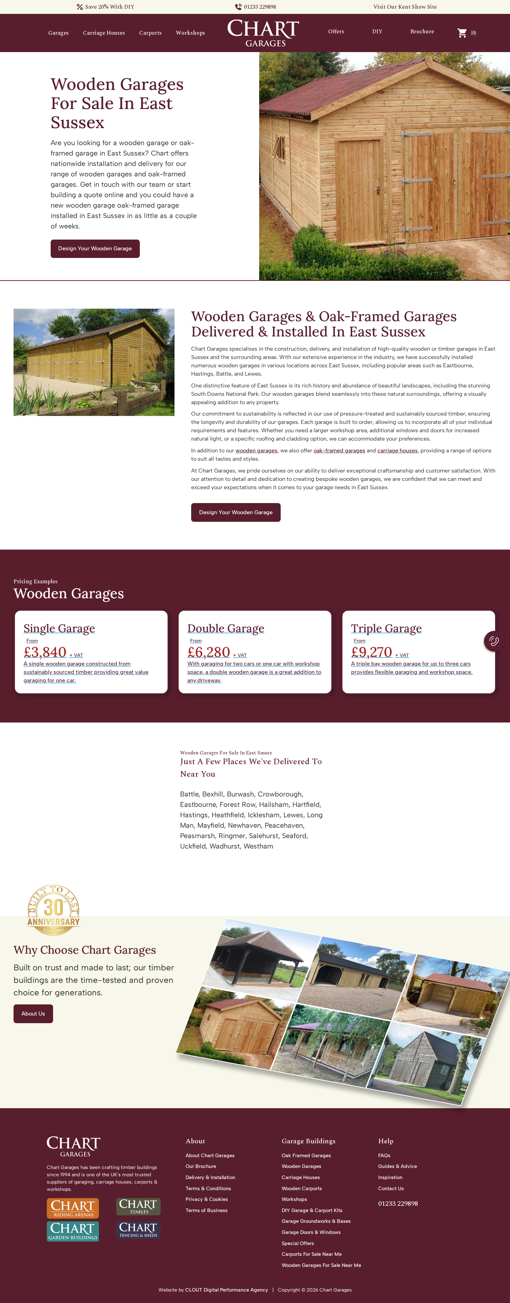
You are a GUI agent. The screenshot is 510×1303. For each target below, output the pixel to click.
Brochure (422, 31)
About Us (33, 1013)
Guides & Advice (397, 1166)
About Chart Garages (210, 1155)
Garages (58, 33)
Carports (150, 33)
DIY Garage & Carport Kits (312, 1210)
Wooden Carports (302, 1188)
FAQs (384, 1155)
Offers (336, 31)
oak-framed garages (339, 450)
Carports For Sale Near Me (312, 1254)
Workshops (190, 33)
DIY (377, 31)
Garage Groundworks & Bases (316, 1221)
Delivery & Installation (210, 1177)
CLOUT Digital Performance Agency (227, 1290)
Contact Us (391, 1188)
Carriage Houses (104, 33)
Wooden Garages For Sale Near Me (321, 1265)
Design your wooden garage (95, 248)
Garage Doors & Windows (311, 1232)
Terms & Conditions (208, 1188)
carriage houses (397, 450)
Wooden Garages (301, 1166)
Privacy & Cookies (207, 1199)
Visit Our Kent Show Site (405, 7)
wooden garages (257, 450)
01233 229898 (260, 7)
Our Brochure (201, 1166)
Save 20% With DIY (110, 7)
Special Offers (298, 1243)
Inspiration (390, 1177)
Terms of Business (207, 1210)
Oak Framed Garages (306, 1155)
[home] (263, 33)
